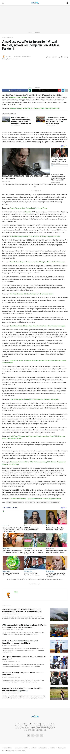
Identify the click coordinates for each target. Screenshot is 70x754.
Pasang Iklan (62, 748)
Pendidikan (10, 37)
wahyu (5, 645)
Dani (5, 613)
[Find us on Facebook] (28, 735)
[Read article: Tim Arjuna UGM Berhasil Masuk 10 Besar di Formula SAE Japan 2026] (59, 662)
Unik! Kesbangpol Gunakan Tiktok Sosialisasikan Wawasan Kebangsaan (34, 399)
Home (3, 37)
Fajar (9, 56)
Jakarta (24, 97)
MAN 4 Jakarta (30, 502)
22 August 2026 (16, 125)
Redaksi (52, 748)
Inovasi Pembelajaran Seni (15, 502)
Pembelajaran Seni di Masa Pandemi (48, 502)
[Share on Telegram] (63, 90)
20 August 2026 (13, 661)
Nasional (28, 212)
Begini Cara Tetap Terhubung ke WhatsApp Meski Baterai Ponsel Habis (34, 108)
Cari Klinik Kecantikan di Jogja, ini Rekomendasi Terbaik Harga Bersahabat (35, 498)
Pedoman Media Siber (22, 748)
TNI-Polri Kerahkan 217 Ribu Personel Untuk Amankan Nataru (32, 294)
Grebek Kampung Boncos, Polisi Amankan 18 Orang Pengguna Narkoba (35, 236)
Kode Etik (34, 748)
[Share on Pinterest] (59, 90)
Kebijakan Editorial (7, 748)
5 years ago (17, 56)
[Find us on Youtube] (41, 735)
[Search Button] (67, 2)
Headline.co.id (15, 97)
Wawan (5, 693)
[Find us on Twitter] (33, 735)
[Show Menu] (3, 2)
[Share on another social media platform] (66, 90)
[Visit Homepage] (34, 2)
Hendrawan (7, 629)
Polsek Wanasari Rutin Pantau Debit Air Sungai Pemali (28, 208)
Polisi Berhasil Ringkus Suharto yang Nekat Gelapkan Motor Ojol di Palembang (37, 262)
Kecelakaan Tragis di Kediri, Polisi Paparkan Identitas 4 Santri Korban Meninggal (37, 326)
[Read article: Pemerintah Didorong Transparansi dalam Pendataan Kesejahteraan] (59, 678)
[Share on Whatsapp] (30, 90)
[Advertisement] (35, 18)
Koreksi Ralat (43, 748)
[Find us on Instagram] (37, 735)
